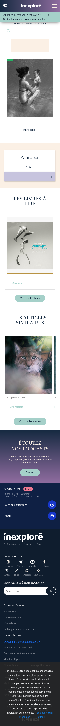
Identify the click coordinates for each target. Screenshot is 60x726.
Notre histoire (11, 611)
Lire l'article (16, 406)
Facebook (44, 566)
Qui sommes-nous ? (14, 617)
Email (7, 515)
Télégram (20, 566)
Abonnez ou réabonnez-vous (18, 14)
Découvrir (16, 283)
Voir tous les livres (30, 298)
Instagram (8, 566)
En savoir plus (33, 192)
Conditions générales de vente (19, 653)
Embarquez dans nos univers (19, 629)
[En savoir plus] (44, 712)
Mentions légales (12, 659)
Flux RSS (38, 575)
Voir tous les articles (30, 421)
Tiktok (17, 575)
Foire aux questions (15, 504)
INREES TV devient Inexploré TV (22, 641)
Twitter (7, 575)
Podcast (27, 575)
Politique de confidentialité (18, 647)
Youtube (32, 566)
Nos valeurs (10, 623)
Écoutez (30, 472)
